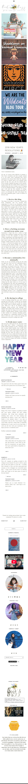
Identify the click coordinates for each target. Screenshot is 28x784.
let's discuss (14, 370)
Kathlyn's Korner (11, 431)
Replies (9, 389)
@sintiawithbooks (6, 380)
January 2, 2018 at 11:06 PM (8, 408)
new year (21, 370)
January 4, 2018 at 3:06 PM (12, 393)
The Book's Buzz (9, 391)
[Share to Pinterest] (22, 367)
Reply (24, 387)
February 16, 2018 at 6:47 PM (12, 480)
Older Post (23, 520)
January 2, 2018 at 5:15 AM (8, 381)
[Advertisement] (14, 768)
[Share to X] (20, 367)
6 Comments (9, 367)
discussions (7, 370)
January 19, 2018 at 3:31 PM (8, 459)
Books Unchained (6, 407)
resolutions (14, 371)
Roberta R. (4, 457)
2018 (13, 368)
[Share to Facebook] (18, 367)
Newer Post (4, 520)
